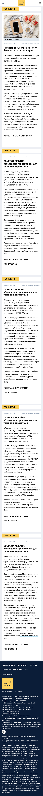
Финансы (33, 665)
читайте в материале (29, 251)
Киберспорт (8, 675)
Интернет (7, 670)
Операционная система (16, 260)
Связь (27, 670)
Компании (17, 670)
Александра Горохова (32, 43)
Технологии (9, 9)
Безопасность (9, 665)
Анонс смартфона (23, 136)
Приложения (11, 264)
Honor (8, 136)
